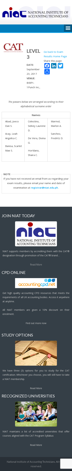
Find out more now (36, 323)
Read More (36, 264)
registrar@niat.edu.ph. (45, 187)
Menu (68, 28)
